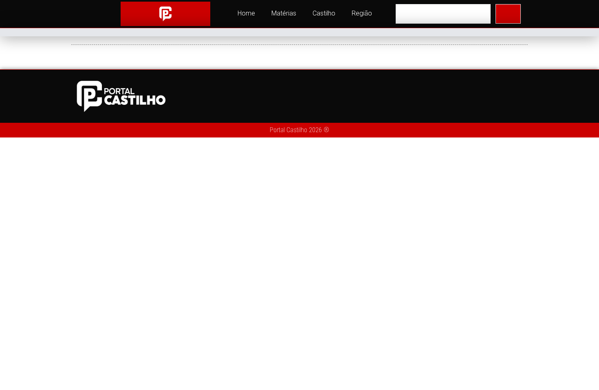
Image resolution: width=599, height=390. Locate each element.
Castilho (324, 13)
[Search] (508, 14)
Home (246, 13)
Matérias (283, 13)
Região (362, 13)
